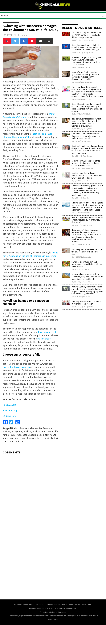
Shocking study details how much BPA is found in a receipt (86, 302)
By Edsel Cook (86, 141)
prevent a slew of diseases (16, 367)
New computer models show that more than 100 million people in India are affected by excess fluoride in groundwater (86, 122)
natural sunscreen (12, 435)
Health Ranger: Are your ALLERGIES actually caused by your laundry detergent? (87, 220)
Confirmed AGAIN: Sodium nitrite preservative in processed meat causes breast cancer (85, 163)
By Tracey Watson (88, 40)
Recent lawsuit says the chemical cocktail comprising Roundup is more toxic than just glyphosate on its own (86, 107)
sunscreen (8, 438)
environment (39, 431)
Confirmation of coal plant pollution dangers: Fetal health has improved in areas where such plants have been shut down (87, 149)
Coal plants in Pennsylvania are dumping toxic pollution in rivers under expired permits (85, 136)
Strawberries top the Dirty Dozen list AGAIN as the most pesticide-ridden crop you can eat (86, 35)
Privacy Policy (53, 619)
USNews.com (9, 416)
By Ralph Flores (86, 156)
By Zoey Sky (85, 198)
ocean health (29, 435)
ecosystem (16, 431)
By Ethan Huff (85, 67)
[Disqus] (31, 491)
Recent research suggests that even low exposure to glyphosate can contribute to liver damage (86, 47)
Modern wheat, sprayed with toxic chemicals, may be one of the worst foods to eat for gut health (87, 276)
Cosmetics (48, 428)
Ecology (6, 431)
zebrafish (20, 441)
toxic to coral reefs (47, 332)
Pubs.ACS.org (9, 405)
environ (27, 431)
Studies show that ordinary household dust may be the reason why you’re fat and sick (86, 175)
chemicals (24, 428)
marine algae (44, 338)
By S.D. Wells (85, 245)
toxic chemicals (45, 438)
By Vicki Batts (86, 114)
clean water (36, 428)
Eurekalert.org (10, 410)
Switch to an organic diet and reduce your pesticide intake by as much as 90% (86, 264)
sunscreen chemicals (25, 438)
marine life (52, 431)
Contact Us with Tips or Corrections (53, 612)
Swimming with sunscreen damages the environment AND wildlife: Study (87, 251)
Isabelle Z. (23, 35)
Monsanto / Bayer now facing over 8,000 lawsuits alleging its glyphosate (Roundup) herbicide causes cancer (86, 61)
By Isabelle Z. (86, 99)
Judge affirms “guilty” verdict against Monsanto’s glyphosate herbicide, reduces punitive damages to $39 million (85, 76)
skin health (50, 435)
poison (40, 435)
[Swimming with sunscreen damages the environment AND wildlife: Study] (53, 9)
